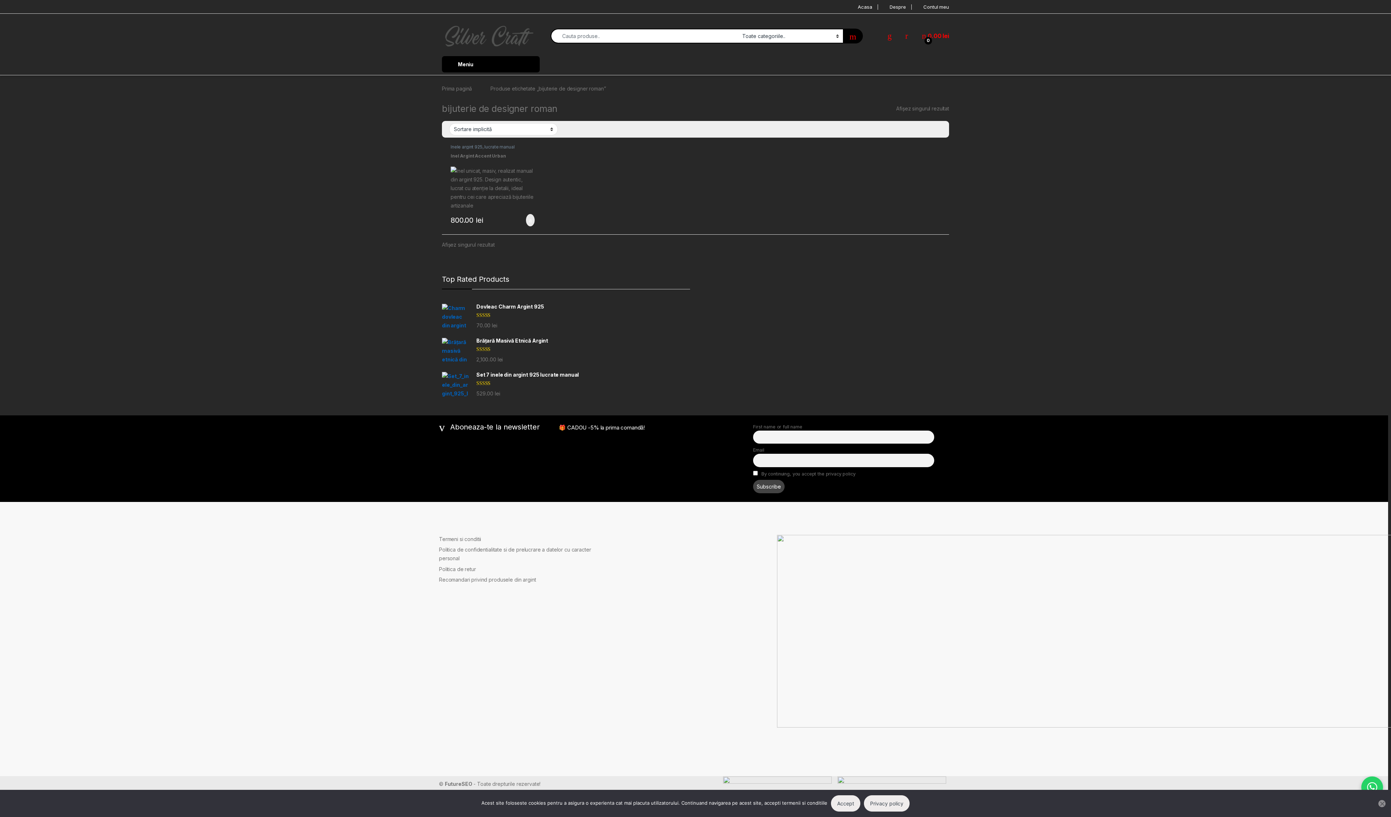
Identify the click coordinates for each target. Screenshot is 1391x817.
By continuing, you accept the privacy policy (808, 474)
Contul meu (936, 7)
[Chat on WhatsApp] (1372, 787)
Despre (898, 7)
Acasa (865, 7)
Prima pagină (457, 88)
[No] (1382, 803)
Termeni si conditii (460, 539)
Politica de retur (457, 569)
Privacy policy (886, 803)
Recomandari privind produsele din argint (487, 580)
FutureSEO (458, 784)
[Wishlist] (889, 36)
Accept (845, 803)
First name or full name (777, 427)
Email (758, 450)
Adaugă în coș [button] (526, 220)
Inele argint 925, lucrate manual (483, 147)
